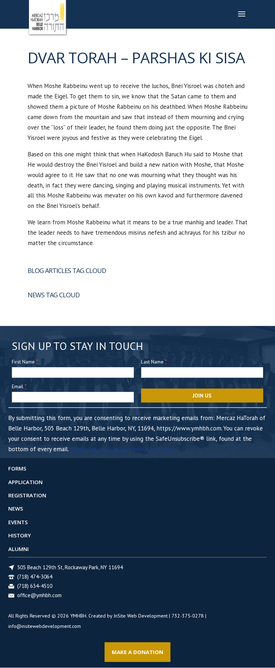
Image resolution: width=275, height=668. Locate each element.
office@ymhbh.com (39, 595)
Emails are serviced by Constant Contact (122, 449)
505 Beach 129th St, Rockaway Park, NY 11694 (70, 567)
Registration (27, 495)
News (15, 508)
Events (18, 522)
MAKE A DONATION (137, 651)
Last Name (154, 361)
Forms (17, 468)
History (19, 535)
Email (19, 386)
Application (25, 482)
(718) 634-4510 (34, 585)
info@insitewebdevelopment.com (44, 626)
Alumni (18, 548)
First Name (25, 361)
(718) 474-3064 (34, 576)
